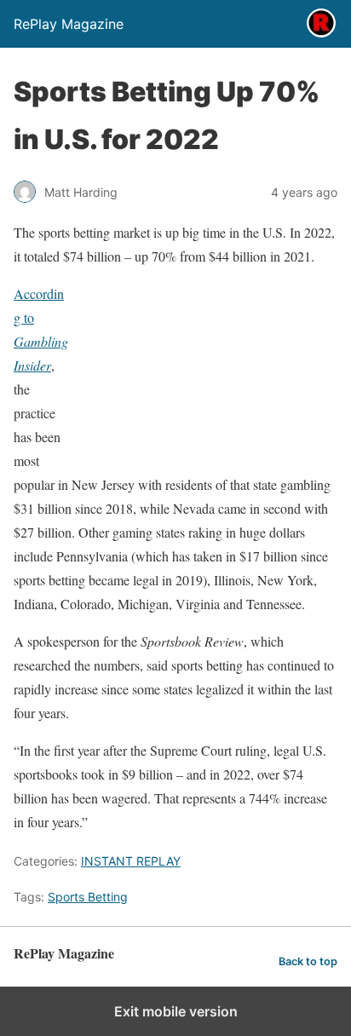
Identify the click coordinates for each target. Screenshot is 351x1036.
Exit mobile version (176, 1011)
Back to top (308, 961)
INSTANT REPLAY (131, 861)
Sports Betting (88, 896)
